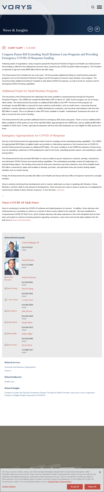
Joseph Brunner (28, 260)
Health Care (9, 382)
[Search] (92, 7)
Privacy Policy (65, 482)
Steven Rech (27, 345)
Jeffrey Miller (27, 334)
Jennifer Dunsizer (29, 277)
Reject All (92, 487)
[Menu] (99, 7)
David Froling (27, 289)
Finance (8, 371)
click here (60, 190)
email (24, 250)
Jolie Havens (27, 311)
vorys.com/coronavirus (21, 220)
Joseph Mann (27, 322)
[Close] (100, 472)
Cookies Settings (9, 487)
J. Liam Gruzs (27, 300)
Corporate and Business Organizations (20, 367)
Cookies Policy (53, 482)
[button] (97, 29)
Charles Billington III (30, 243)
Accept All (75, 487)
